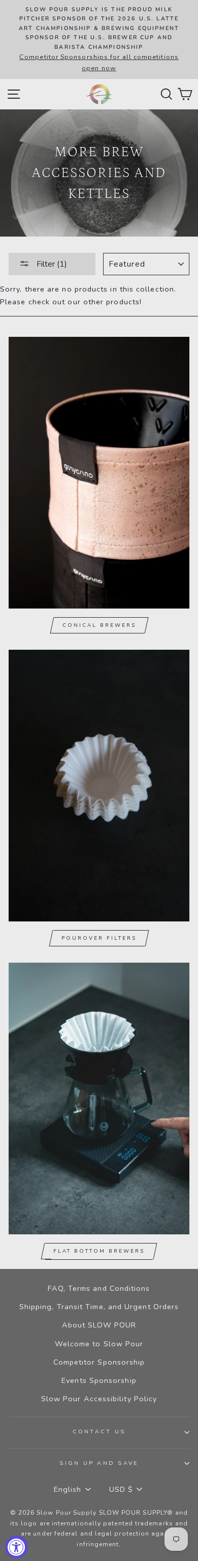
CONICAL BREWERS (99, 625)
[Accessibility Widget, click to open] (16, 1547)
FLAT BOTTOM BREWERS (99, 1251)
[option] (99, 39)
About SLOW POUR (99, 1325)
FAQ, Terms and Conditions (99, 1288)
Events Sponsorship (99, 1380)
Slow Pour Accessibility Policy (99, 1399)
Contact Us (99, 1431)
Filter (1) (51, 264)
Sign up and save (98, 1463)
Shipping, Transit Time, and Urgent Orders (99, 1307)
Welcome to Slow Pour (99, 1344)
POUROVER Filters (99, 938)
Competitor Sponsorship (99, 1362)
